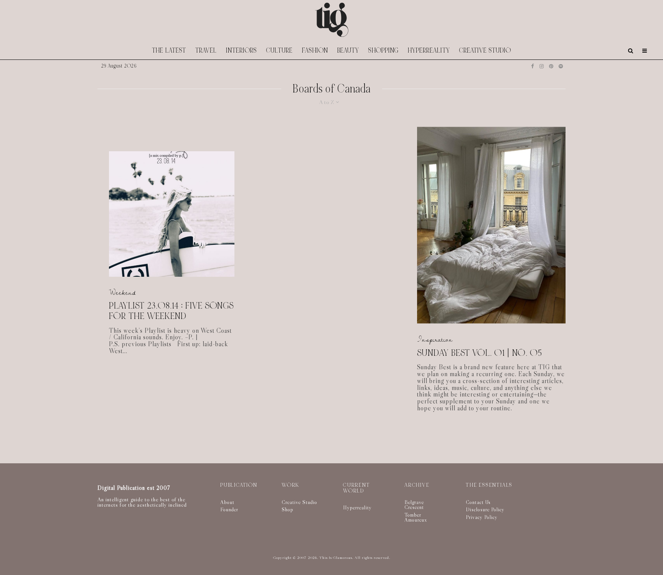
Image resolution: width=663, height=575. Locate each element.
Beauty (348, 50)
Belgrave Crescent (414, 505)
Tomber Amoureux (415, 517)
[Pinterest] (551, 66)
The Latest (169, 50)
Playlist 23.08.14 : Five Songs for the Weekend (171, 311)
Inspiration (435, 339)
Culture (279, 50)
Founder (229, 509)
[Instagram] (541, 66)
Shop (288, 509)
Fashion (315, 50)
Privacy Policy (482, 517)
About (227, 502)
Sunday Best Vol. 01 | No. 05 (479, 353)
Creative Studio (485, 50)
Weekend (122, 293)
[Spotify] (561, 66)
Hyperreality (429, 50)
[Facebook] (532, 66)
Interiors (241, 50)
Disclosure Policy (485, 509)
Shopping (383, 50)
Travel (206, 50)
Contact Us (478, 502)
